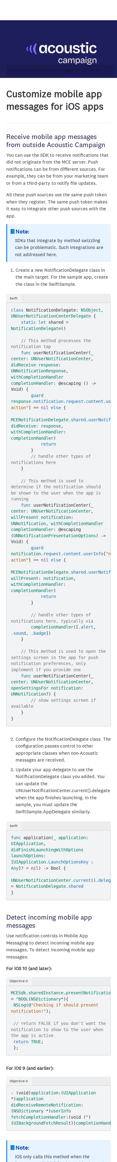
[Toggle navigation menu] (11, 10)
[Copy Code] (103, 308)
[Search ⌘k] (109, 10)
